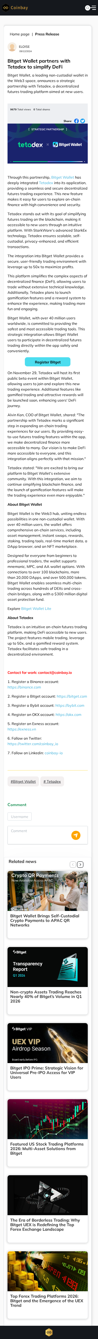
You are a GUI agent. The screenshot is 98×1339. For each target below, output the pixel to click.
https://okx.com (68, 714)
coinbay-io (54, 753)
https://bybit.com (69, 705)
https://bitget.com (72, 696)
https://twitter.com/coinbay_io (33, 743)
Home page (20, 34)
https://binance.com (24, 687)
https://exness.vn (22, 729)
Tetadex (46, 182)
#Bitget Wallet (23, 781)
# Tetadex (52, 781)
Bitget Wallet (62, 177)
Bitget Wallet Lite (36, 608)
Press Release (47, 34)
